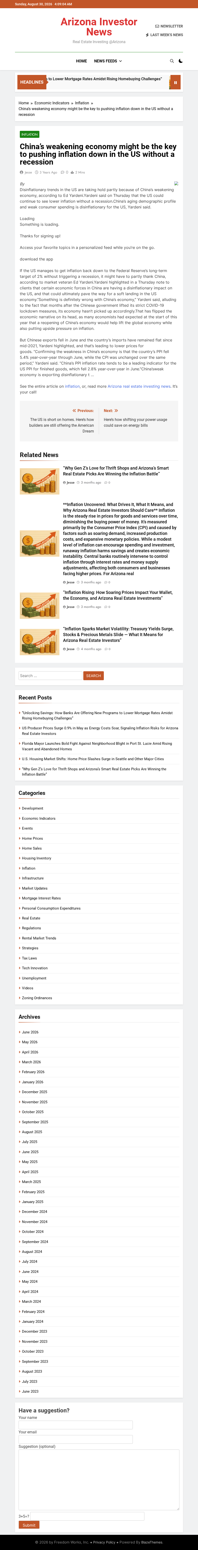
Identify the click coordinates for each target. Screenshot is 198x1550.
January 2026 (32, 1082)
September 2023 (35, 1361)
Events (27, 828)
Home (81, 61)
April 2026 (30, 1052)
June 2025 (30, 1152)
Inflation (29, 134)
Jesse (28, 172)
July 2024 (29, 1261)
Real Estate (31, 918)
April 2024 (30, 1292)
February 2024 (33, 1312)
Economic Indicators (39, 818)
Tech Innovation (35, 968)
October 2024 (32, 1232)
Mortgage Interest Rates (41, 898)
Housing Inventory (36, 858)
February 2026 (33, 1072)
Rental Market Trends (39, 938)
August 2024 (32, 1252)
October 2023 (32, 1351)
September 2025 (35, 1122)
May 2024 (29, 1281)
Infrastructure (33, 878)
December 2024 (34, 1212)
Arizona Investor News (99, 27)
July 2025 (29, 1142)
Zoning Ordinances (37, 998)
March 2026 (31, 1062)
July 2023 (29, 1381)
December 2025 (34, 1092)
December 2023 (34, 1331)
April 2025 (30, 1172)
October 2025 (32, 1112)
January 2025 (32, 1202)
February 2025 (33, 1192)
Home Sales (32, 848)
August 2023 (32, 1371)
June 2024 (30, 1272)
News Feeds (105, 61)
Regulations (31, 928)
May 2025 (29, 1162)
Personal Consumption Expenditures (51, 908)
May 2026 (29, 1042)
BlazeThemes (151, 1542)
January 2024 (32, 1321)
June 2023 (30, 1391)
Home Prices (32, 838)
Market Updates (35, 888)
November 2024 (34, 1222)
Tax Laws (29, 958)
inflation (72, 386)
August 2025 (32, 1132)
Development (32, 808)
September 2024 (35, 1242)
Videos (27, 988)
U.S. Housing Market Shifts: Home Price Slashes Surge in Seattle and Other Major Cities (93, 759)
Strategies (30, 948)
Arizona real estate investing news (139, 386)
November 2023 (34, 1341)
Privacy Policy (104, 1542)
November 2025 (34, 1102)
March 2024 (31, 1301)
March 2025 (31, 1182)
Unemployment (34, 978)
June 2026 (30, 1032)
